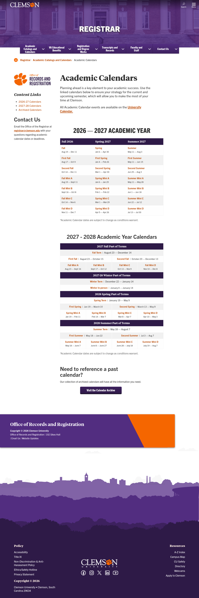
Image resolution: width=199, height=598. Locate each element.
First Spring (101, 158)
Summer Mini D (136, 208)
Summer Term (100, 329)
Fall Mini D (67, 208)
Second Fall (67, 168)
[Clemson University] (24, 7)
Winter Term (96, 281)
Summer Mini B (136, 188)
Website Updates (30, 438)
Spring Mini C (102, 198)
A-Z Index (179, 552)
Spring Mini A (102, 178)
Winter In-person (99, 287)
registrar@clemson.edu (27, 130)
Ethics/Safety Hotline (25, 569)
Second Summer (136, 168)
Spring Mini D (102, 208)
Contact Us (163, 49)
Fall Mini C (67, 198)
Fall (63, 147)
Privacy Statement (24, 574)
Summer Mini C (135, 198)
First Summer (135, 158)
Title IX (18, 556)
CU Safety (179, 561)
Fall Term (96, 252)
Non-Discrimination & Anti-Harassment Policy (29, 563)
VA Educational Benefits (56, 49)
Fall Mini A (67, 178)
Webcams (179, 570)
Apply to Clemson (175, 575)
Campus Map (177, 556)
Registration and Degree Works (83, 48)
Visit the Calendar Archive (101, 390)
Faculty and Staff (136, 49)
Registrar (25, 60)
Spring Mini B (102, 188)
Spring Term (100, 300)
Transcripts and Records (110, 49)
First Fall (66, 158)
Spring (98, 147)
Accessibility (21, 552)
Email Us (15, 438)
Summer (132, 147)
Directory (180, 566)
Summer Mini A (135, 178)
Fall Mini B (67, 188)
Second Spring (102, 168)
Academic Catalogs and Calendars (30, 48)
